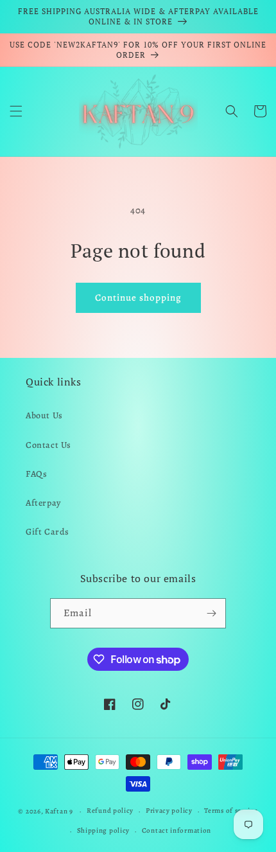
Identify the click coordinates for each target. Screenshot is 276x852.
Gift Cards (47, 532)
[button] (16, 111)
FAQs (36, 474)
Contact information (176, 830)
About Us (44, 415)
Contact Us (48, 445)
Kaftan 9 (59, 811)
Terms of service (230, 810)
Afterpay (43, 503)
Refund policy (110, 810)
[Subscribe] (211, 613)
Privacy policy (169, 810)
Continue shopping (138, 297)
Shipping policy (103, 830)
